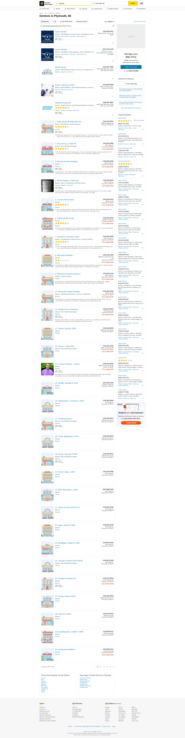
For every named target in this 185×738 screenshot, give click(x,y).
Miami (133, 707)
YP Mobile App (76, 711)
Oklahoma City (136, 713)
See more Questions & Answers (131, 108)
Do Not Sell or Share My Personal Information (87, 726)
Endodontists (87, 294)
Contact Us (43, 709)
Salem (43, 692)
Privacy (70, 726)
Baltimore (108, 711)
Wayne (43, 690)
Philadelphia (135, 717)
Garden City (44, 689)
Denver (107, 720)
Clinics (63, 183)
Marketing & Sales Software (48, 720)
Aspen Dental (60, 32)
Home (41, 13)
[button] (141, 3)
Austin (107, 709)
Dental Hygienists (74, 52)
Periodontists (84, 682)
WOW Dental (60, 67)
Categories (75, 715)
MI (45, 13)
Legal (113, 726)
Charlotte (107, 715)
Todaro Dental (122, 390)
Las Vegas (122, 715)
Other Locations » (108, 51)
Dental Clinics (128, 126)
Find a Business (77, 709)
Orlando (134, 715)
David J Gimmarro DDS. (65, 85)
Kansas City (122, 713)
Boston (107, 713)
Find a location (139, 120)
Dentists (57, 34)
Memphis (121, 720)
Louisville (121, 719)
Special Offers (65, 36)
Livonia (43, 678)
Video (78, 36)
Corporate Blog (44, 713)
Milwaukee (135, 709)
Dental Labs (83, 679)
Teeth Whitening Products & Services (71, 69)
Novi (42, 679)
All (55, 21)
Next (113, 667)
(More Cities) (117, 703)
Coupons (63, 110)
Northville (44, 685)
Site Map (75, 713)
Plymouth (51, 13)
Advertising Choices (45, 715)
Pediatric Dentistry (66, 105)
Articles (74, 707)
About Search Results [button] (139, 21)
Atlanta (107, 707)
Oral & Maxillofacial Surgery (88, 52)
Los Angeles (122, 717)
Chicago (107, 717)
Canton (43, 681)
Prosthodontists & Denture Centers (71, 34)
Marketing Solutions (45, 719)
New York (134, 711)
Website (57, 36)
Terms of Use (106, 726)
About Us (42, 707)
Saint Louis (135, 720)
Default (110, 21)
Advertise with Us (45, 711)
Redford (43, 684)
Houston (121, 709)
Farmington (44, 687)
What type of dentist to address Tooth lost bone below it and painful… (130, 96)
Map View (46, 21)
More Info (83, 36)
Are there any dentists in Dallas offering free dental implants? (130, 89)
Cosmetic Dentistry (95, 34)
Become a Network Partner (47, 717)
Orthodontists (85, 34)
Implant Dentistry (129, 213)
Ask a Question (132, 83)
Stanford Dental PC (63, 103)
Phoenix (134, 719)
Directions (73, 36)
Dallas (107, 719)
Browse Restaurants (78, 717)
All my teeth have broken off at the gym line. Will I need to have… (130, 103)
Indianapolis (122, 711)
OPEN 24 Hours (66, 26)
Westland (44, 682)
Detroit (120, 707)
